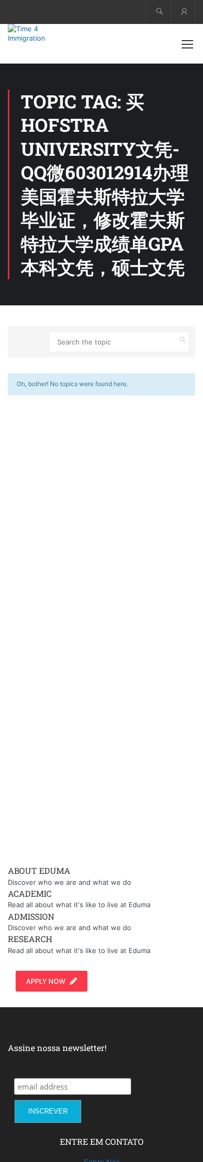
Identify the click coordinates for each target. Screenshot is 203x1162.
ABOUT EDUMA (39, 870)
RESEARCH (30, 938)
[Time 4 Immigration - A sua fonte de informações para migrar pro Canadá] (41, 33)
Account (183, 11)
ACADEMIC (30, 893)
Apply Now (46, 981)
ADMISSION (31, 916)
